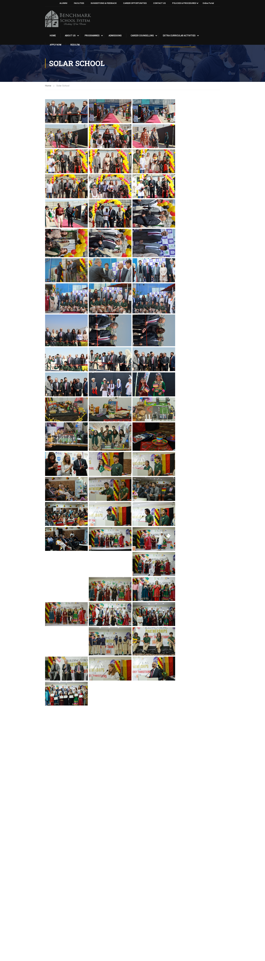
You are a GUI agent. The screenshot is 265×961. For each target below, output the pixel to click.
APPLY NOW (55, 45)
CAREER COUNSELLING (142, 35)
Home (53, 35)
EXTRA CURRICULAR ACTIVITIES (179, 35)
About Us (70, 35)
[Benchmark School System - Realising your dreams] (68, 18)
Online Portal (208, 3)
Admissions (115, 35)
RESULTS (75, 45)
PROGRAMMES (92, 35)
